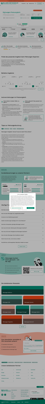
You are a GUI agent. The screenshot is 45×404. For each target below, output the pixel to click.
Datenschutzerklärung (24, 209)
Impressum (19, 209)
